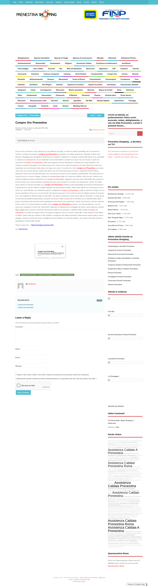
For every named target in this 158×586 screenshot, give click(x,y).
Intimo (33, 90)
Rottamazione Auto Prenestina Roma (122, 478)
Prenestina (34, 115)
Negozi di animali (105, 90)
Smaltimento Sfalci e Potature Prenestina (123, 269)
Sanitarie (54, 101)
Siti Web (89, 101)
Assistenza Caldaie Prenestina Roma (121, 464)
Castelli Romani (69, 2)
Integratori (22, 90)
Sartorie (66, 101)
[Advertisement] (98, 36)
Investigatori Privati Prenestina (126, 468)
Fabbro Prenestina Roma (133, 472)
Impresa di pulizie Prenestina (124, 444)
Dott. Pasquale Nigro (115, 217)
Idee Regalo (47, 85)
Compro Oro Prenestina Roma (64, 274)
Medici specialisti (76, 90)
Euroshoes (112, 221)
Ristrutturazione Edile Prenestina (119, 518)
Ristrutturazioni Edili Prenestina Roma (120, 507)
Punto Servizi (126, 95)
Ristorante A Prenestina (122, 477)
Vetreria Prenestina (115, 284)
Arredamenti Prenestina (114, 440)
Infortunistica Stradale (129, 85)
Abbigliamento (23, 58)
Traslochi (44, 106)
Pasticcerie (60, 95)
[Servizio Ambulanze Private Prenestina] (125, 316)
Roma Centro (39, 2)
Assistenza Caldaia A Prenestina (123, 529)
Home (15, 2)
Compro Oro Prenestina (46, 251)
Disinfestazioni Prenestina (116, 472)
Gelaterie (21, 85)
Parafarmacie (32, 95)
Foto (136, 79)
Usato (55, 106)
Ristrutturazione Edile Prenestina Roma (121, 515)
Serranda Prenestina (128, 511)
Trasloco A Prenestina (122, 501)
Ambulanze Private (128, 58)
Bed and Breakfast (74, 69)
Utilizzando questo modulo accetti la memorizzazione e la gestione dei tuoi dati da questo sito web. (57, 379)
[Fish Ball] (125, 299)
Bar (61, 69)
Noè (117, 427)
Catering (67, 74)
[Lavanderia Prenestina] (125, 339)
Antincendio (40, 63)
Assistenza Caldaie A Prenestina (122, 451)
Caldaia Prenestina (124, 510)
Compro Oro (112, 74)
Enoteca (51, 79)
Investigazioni (45, 90)
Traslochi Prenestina (124, 542)
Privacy (101, 2)
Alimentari (112, 58)
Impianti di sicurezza (75, 85)
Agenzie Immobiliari (42, 58)
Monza (21, 2)
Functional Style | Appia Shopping (120, 420)
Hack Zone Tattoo (114, 213)
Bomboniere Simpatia (116, 194)
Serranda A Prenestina (135, 473)
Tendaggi (132, 101)
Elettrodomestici (36, 79)
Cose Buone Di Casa (115, 225)
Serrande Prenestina (133, 498)
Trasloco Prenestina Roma (115, 475)
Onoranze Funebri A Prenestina (118, 500)
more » (40, 255)
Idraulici (59, 85)
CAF (114, 69)
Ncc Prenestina (118, 547)
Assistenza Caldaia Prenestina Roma (122, 522)
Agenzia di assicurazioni (82, 58)
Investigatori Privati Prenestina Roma (132, 513)
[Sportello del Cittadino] (125, 380)
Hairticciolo (112, 423)
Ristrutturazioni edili (38, 101)
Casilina (86, 2)
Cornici (124, 74)
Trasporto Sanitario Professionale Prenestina (124, 265)
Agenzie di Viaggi (61, 58)
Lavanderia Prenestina (116, 359)
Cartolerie (35, 74)
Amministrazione (24, 63)
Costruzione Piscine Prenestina (119, 280)
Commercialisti (97, 74)
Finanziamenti (95, 79)
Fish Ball (111, 311)
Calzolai (136, 69)
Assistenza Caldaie (83, 63)
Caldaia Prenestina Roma (127, 545)
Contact (94, 2)
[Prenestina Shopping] (72, 19)
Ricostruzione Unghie (79, 581)
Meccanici (60, 90)
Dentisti (135, 74)
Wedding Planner (80, 106)
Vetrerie (65, 106)
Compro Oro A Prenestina (29, 274)
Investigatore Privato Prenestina (119, 277)
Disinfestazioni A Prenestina (127, 470)
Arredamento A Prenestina (119, 498)
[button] (50, 260)
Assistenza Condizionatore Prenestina (122, 455)
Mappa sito (102, 577)
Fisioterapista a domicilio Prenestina (121, 246)
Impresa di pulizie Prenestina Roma (124, 508)
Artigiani (68, 63)
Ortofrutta (130, 90)
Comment (19, 327)
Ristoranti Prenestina (124, 445)
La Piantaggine (113, 376)
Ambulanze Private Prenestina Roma (118, 473)
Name (17, 349)
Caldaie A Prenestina (136, 510)
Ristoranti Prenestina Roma (130, 459)
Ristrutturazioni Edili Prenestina (118, 480)
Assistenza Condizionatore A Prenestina (125, 537)
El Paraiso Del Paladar (116, 202)
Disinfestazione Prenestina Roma (127, 516)
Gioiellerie (33, 85)
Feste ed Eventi (79, 79)
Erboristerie (63, 79)
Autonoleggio (23, 69)
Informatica (111, 85)
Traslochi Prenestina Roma (122, 457)
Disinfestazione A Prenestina (116, 490)
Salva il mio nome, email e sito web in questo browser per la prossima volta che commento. (53, 375)
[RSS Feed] (145, 2)
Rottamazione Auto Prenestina (129, 505)
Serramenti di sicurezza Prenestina (120, 254)
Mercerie (90, 90)
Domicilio (21, 79)
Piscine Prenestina (114, 273)
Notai (119, 90)
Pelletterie (73, 95)
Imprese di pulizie (95, 85)
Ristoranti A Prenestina (131, 453)
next (99, 115)
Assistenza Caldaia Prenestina (122, 484)
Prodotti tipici (110, 95)
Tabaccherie (119, 101)
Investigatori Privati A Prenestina (117, 533)
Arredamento (55, 63)
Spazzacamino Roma (116, 566)
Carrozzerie (22, 74)
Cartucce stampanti (51, 74)
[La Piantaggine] (125, 363)
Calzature (124, 69)
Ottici (20, 95)
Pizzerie (97, 95)
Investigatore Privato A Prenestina (125, 447)
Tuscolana (49, 2)
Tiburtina (58, 2)
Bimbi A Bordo (113, 210)
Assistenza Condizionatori (106, 63)
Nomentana (29, 2)
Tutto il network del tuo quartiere (89, 577)
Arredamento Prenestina (115, 511)
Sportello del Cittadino (116, 406)
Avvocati (51, 69)
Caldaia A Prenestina (129, 475)
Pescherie (86, 95)
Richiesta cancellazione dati (82, 579)
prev (92, 115)
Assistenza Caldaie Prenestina (123, 494)
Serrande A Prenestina (128, 440)
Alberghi (100, 58)
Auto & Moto (38, 69)
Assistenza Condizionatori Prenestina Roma (123, 504)
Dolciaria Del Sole (114, 198)
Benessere (90, 69)
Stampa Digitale (103, 101)
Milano (79, 2)
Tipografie (32, 106)
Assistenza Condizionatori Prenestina (121, 488)
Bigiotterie (103, 69)
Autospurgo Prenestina (115, 460)
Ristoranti (21, 101)
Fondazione (125, 79)
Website (18, 366)
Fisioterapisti (110, 79)
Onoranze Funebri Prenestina (129, 543)
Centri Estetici (80, 74)
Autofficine (126, 63)
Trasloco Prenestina (113, 545)
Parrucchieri (46, 95)
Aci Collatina (112, 229)
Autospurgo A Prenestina (132, 531)
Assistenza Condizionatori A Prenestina (122, 540)
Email (17, 357)
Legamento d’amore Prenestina (119, 250)
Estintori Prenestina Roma (131, 460)
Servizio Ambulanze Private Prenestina (122, 334)
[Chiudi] (62, 246)
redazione (18, 130)
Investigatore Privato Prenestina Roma (129, 538)
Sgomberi (77, 101)
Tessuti (20, 106)
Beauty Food (112, 206)
